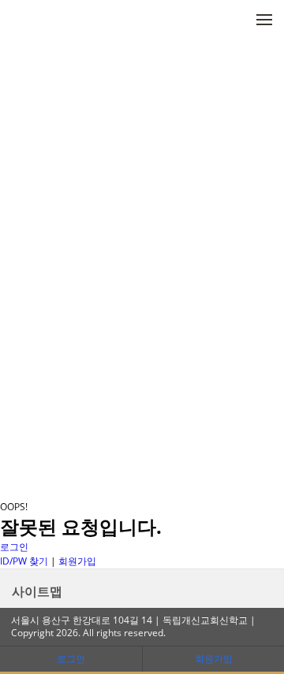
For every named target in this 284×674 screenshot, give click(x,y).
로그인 (14, 547)
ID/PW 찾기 (24, 561)
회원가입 (77, 561)
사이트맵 (37, 591)
